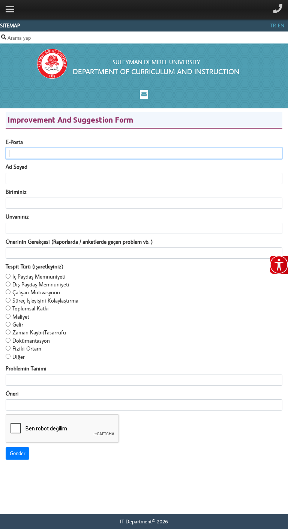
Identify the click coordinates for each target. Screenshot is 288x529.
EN (281, 25)
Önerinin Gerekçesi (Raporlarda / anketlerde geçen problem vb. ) (79, 241)
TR (273, 25)
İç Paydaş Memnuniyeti (39, 276)
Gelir (17, 324)
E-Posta (14, 141)
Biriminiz (16, 191)
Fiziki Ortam (26, 348)
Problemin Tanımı (26, 368)
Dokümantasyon (31, 340)
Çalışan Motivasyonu (36, 292)
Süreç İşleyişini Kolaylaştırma (45, 300)
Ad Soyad (16, 166)
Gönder (17, 453)
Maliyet (20, 316)
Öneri (12, 393)
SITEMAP (10, 25)
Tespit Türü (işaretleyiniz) (34, 266)
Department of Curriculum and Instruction (156, 71)
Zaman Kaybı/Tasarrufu (39, 332)
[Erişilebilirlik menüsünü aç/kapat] (279, 265)
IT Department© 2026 (144, 521)
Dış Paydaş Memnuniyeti (40, 284)
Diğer (18, 356)
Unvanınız (17, 216)
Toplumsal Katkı (30, 308)
